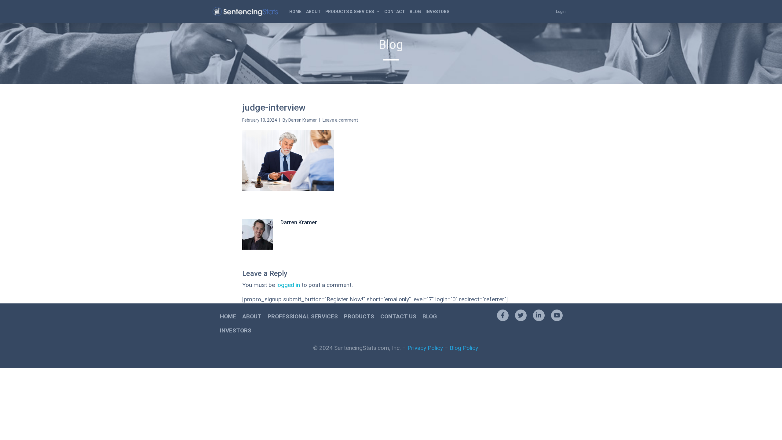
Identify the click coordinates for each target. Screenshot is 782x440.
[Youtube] (557, 315)
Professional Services (303, 316)
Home (295, 11)
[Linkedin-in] (539, 315)
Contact (394, 11)
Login (560, 11)
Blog (415, 11)
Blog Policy (464, 347)
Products (359, 316)
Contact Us (398, 316)
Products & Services (349, 11)
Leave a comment (340, 120)
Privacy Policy (425, 347)
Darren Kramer (302, 120)
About (313, 11)
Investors (437, 11)
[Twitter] (521, 315)
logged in (288, 284)
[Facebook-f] (503, 315)
